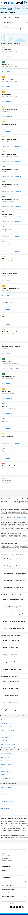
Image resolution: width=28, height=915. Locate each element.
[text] (3, 8)
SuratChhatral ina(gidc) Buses (13, 599)
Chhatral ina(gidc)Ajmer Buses (13, 587)
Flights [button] (4, 8)
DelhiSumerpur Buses (10, 695)
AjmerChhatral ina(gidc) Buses (13, 628)
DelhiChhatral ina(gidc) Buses (13, 607)
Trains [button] (18, 8)
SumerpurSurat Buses (10, 647)
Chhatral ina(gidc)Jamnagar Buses (14, 573)
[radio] (7, 18)
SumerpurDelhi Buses (10, 655)
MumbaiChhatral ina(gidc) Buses (14, 621)
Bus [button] (11, 8)
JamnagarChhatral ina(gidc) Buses (14, 614)
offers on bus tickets (10, 546)
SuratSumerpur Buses (10, 688)
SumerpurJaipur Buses (11, 640)
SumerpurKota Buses (10, 662)
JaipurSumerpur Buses (11, 681)
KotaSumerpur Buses (10, 703)
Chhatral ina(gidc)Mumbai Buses (14, 580)
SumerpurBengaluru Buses (12, 669)
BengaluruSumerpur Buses (12, 710)
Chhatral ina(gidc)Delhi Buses (13, 566)
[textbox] (15, 23)
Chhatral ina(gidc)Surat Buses (13, 559)
